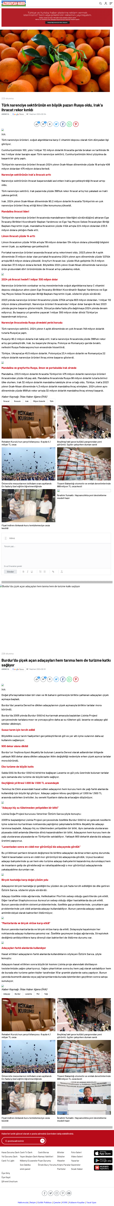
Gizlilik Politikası (44, 1202)
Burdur (17, 994)
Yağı (46, 994)
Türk (51, 401)
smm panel (25, 1169)
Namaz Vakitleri (45, 1156)
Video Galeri (77, 1156)
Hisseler (61, 1160)
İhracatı (17, 401)
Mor (38, 994)
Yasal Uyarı (91, 1202)
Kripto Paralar (64, 1164)
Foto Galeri (76, 1152)
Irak (26, 401)
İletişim (33, 1202)
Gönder (10, 571)
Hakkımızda (23, 1202)
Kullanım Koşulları (77, 1202)
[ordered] (40, 571)
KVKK (65, 1202)
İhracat (6, 401)
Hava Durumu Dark (10, 1152)
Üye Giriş (5, 1173)
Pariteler (61, 1169)
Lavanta (28, 994)
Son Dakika (25, 1164)
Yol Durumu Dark (9, 1156)
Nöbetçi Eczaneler (29, 1160)
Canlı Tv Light (7, 1160)
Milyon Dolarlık (39, 401)
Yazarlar (75, 1160)
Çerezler (57, 1202)
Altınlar (60, 1152)
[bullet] (44, 571)
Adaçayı (6, 994)
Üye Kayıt (6, 1177)
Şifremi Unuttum (9, 1181)
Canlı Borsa (43, 1152)
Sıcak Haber (77, 1169)
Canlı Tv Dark (26, 1152)
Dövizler (61, 1156)
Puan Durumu (44, 1160)
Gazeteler (76, 1164)
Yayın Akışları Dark (29, 1156)
